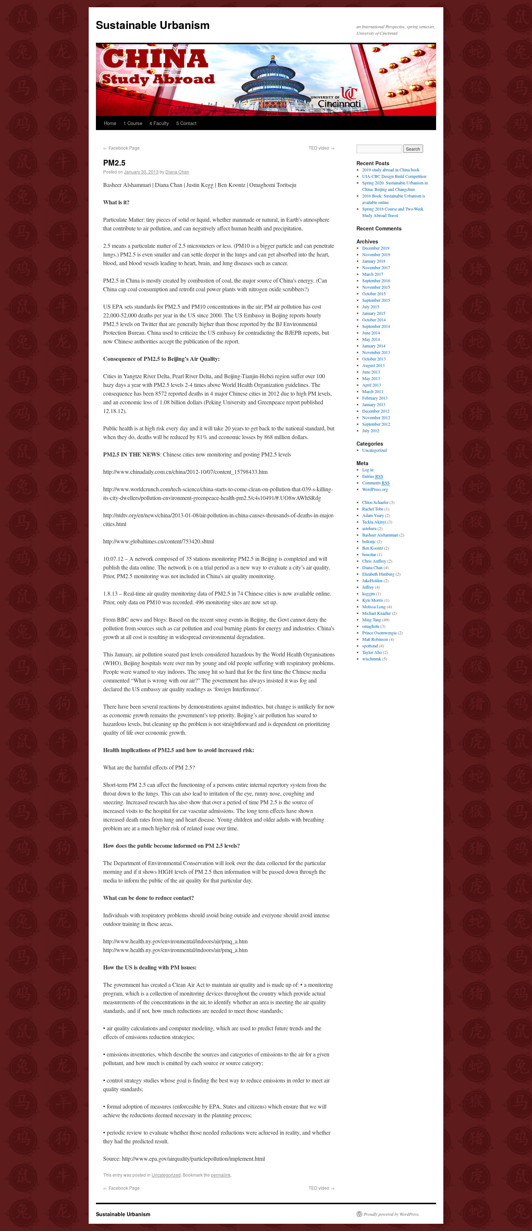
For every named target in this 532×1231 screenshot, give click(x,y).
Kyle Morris (372, 600)
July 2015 (370, 306)
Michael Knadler (376, 613)
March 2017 (372, 274)
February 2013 (375, 398)
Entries (372, 476)
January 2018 (373, 261)
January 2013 (373, 404)
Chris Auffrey (374, 561)
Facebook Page (121, 148)
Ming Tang (371, 619)
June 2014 (371, 332)
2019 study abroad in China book (390, 169)
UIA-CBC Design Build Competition (394, 176)
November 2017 (376, 267)
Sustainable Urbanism (153, 24)
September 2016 (376, 280)
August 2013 (373, 365)
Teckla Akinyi (374, 522)
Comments (376, 482)
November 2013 (376, 352)
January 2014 (373, 346)
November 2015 (376, 287)
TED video (322, 148)
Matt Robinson (375, 639)
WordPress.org (375, 489)
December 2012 (375, 411)
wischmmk (371, 659)
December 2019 (375, 248)
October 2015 (374, 293)
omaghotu (370, 626)
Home (110, 123)
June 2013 (371, 372)
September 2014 (376, 326)
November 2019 (376, 254)
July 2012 (370, 430)
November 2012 (376, 417)
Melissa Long (374, 606)
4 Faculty (159, 123)
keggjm (368, 593)
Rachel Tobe (372, 509)
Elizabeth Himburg (378, 574)
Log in (367, 469)
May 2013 (371, 378)
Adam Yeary (373, 515)
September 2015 (376, 300)
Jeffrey (368, 587)
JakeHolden (372, 580)
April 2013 (371, 385)
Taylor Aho (372, 652)
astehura (369, 528)
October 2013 (374, 359)
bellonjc (369, 541)
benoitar (369, 554)
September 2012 (376, 424)
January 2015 (373, 313)
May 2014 (371, 339)
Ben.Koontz (372, 548)
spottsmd (370, 645)
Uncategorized (166, 1175)
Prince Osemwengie (379, 632)
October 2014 (374, 319)
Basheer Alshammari (380, 535)
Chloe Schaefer (375, 502)
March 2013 (372, 391)
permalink (221, 1175)
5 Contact (186, 123)
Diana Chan (177, 171)
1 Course (132, 123)
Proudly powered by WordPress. (392, 1214)
